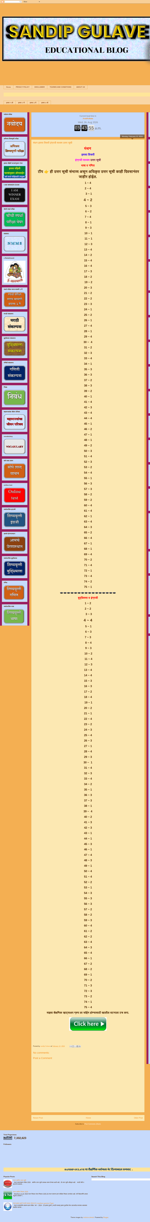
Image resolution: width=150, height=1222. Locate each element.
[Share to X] (75, 1046)
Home (8, 87)
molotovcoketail (88, 1217)
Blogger (105, 1217)
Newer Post (38, 1118)
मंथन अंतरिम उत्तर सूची (19, 1180)
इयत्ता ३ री (33, 103)
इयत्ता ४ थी (44, 103)
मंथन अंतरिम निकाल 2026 (20, 1192)
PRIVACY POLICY (22, 87)
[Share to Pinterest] (80, 1046)
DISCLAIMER (39, 87)
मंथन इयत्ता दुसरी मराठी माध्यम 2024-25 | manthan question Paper (33, 1203)
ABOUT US (80, 87)
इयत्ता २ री (21, 103)
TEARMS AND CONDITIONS (60, 87)
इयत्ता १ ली (9, 103)
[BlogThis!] (73, 1046)
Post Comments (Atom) (93, 1124)
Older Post (138, 1118)
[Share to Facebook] (77, 1046)
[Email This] (71, 1046)
